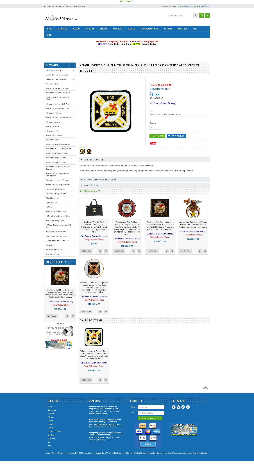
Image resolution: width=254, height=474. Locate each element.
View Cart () (202, 6)
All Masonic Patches (53, 140)
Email (133, 412)
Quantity (152, 123)
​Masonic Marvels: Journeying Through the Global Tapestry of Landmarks (105, 420)
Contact (160, 453)
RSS (188, 407)
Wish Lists (186, 6)
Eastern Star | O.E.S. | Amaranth (57, 75)
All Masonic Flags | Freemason (57, 162)
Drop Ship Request (53, 254)
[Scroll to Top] (206, 388)
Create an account (79, 6)
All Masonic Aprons (53, 122)
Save (154, 143)
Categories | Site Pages (168, 6)
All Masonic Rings (52, 84)
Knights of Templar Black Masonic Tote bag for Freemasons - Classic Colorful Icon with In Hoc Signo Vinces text (94, 229)
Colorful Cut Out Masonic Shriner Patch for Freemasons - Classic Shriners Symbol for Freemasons (193, 227)
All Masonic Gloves (53, 126)
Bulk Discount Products (54, 249)
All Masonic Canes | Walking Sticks (58, 149)
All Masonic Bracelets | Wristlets (57, 88)
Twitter (178, 407)
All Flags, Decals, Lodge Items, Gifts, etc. (59, 226)
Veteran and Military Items (55, 189)
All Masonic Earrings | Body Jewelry (58, 104)
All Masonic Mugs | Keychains (56, 158)
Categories (151, 453)
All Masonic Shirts (52, 131)
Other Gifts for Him (52, 202)
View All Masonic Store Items (56, 236)
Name (133, 407)
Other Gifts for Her (52, 198)
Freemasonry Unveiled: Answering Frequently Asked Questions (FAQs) (103, 407)
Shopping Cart (202, 453)
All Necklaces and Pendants (56, 211)
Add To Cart (51, 316)
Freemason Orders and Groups (57, 180)
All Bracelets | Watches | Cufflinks (58, 216)
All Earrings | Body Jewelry (55, 220)
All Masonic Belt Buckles (54, 135)
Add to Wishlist (67, 316)
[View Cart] (207, 15)
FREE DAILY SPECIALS (54, 70)
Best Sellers (50, 245)
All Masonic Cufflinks (53, 113)
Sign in (68, 6)
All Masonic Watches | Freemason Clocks (58, 98)
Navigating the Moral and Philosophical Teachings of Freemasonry (105, 433)
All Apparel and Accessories (56, 231)
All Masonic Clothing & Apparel (57, 153)
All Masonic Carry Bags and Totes (58, 184)
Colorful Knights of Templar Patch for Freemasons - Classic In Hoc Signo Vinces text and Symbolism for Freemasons (94, 357)
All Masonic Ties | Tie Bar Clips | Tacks (59, 117)
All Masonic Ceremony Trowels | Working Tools (57, 174)
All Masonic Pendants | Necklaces (58, 92)
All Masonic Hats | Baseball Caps (58, 108)
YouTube (183, 407)
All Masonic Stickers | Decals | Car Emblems (58, 167)
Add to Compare (73, 316)
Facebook (174, 407)
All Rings (49, 207)
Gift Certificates (49, 6)
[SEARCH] (195, 15)
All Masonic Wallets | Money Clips (58, 144)
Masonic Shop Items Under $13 (57, 240)
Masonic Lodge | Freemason (56, 79)
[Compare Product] (201, 15)
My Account (60, 6)
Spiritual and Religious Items (56, 193)
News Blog (192, 453)
